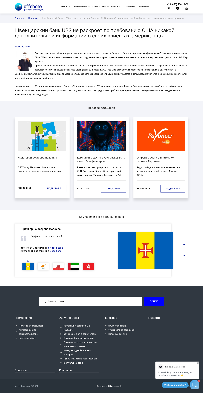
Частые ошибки (27, 338)
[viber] (168, 9)
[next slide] (184, 254)
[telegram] (177, 9)
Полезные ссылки (117, 334)
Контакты (144, 7)
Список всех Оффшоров (107, 386)
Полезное (110, 317)
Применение (23, 317)
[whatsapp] (186, 9)
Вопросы (115, 7)
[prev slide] (184, 245)
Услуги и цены (69, 317)
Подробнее (54, 188)
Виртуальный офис (73, 363)
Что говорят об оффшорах (121, 330)
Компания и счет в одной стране (79, 334)
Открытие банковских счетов (78, 338)
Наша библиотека (117, 325)
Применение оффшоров (31, 325)
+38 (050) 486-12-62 (177, 4)
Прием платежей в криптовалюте (80, 358)
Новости (65, 7)
